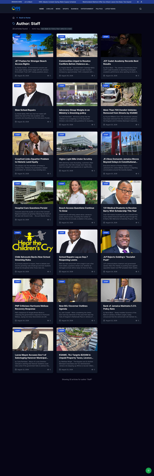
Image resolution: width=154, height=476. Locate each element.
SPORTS (66, 9)
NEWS (58, 9)
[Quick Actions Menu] (148, 470)
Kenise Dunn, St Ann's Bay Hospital (132, 2)
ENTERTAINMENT (87, 9)
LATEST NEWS (110, 9)
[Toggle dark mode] (137, 2)
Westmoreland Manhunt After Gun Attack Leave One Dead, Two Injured (89, 2)
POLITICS (99, 9)
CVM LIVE (49, 9)
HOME (41, 9)
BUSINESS (74, 9)
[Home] (13, 18)
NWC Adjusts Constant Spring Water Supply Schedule (39, 2)
